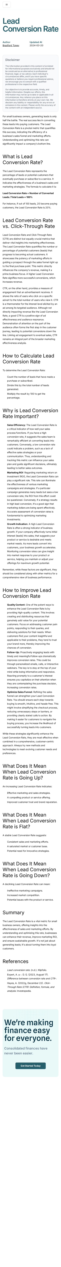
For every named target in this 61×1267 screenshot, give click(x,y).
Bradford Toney (11, 45)
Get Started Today (31, 1065)
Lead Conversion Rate (19, 171)
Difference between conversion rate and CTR (31, 978)
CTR (5, 288)
